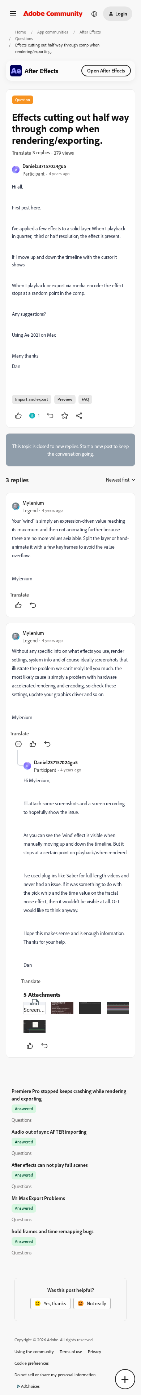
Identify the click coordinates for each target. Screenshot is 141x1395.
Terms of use (71, 1351)
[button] (13, 16)
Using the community (34, 1351)
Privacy (94, 1351)
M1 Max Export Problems (38, 1198)
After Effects (90, 32)
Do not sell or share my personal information (55, 1374)
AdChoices (30, 1386)
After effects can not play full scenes (50, 1165)
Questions (24, 38)
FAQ (85, 399)
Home (20, 32)
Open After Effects (106, 70)
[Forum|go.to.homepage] (53, 13)
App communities (52, 32)
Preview (64, 399)
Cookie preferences (31, 1363)
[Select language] (94, 13)
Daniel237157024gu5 (44, 166)
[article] (70, 555)
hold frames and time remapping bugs (53, 1231)
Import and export (31, 399)
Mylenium (33, 503)
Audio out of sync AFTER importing (49, 1132)
